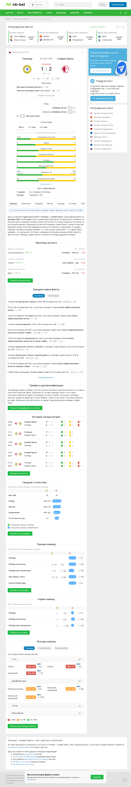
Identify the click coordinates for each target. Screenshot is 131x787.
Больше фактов (45, 377)
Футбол (9, 19)
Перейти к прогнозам (46, 95)
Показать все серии (18, 632)
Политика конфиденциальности (18, 778)
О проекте (10, 783)
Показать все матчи (19, 473)
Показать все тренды (19, 590)
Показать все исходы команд (22, 726)
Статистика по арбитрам (24, 756)
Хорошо (97, 777)
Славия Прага (65, 58)
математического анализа (36, 759)
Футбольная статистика (23, 764)
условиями (31, 779)
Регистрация (118, 4)
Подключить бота (104, 98)
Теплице (27, 58)
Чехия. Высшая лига (21, 19)
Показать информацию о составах (25, 408)
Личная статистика (21, 761)
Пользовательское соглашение (18, 780)
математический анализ (18, 747)
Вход (103, 4)
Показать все (45, 184)
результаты (29, 754)
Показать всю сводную (20, 533)
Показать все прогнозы (20, 280)
